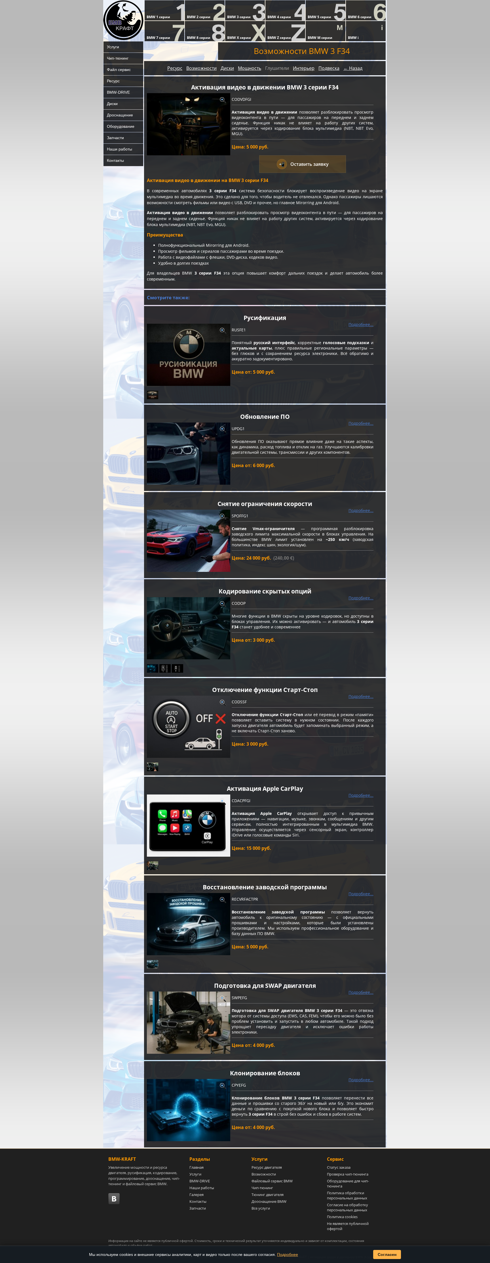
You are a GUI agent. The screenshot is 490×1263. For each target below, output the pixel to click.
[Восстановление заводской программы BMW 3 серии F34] (188, 924)
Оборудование (120, 126)
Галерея (196, 1194)
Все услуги (261, 1208)
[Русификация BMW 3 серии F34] (188, 355)
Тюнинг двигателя (268, 1194)
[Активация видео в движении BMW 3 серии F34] (188, 124)
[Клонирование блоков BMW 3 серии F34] (188, 1110)
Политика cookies (342, 1216)
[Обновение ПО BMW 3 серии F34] (188, 454)
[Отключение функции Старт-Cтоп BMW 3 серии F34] (188, 727)
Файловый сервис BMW (272, 1180)
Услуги (113, 47)
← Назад (352, 68)
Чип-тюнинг (117, 58)
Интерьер (303, 68)
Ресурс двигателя (267, 1167)
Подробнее (287, 1254)
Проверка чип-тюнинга (347, 1174)
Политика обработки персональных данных (347, 1195)
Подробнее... (361, 324)
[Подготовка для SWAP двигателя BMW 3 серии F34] (188, 1023)
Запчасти (115, 137)
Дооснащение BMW (269, 1201)
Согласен (387, 1254)
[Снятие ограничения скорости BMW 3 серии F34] (188, 541)
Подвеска (328, 68)
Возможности (201, 68)
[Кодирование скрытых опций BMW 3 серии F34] (188, 628)
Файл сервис (119, 69)
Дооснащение (120, 115)
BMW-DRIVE (118, 92)
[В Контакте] (114, 1199)
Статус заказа (338, 1167)
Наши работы (119, 149)
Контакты (115, 160)
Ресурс (113, 81)
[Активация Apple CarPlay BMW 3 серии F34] (188, 825)
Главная (196, 1167)
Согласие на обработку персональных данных (347, 1207)
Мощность (249, 68)
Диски (112, 103)
